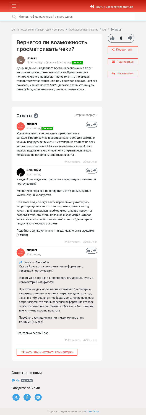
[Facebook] (27, 397)
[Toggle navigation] (14, 6)
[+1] (112, 38)
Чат (23, 380)
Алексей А (34, 170)
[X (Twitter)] (16, 397)
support (32, 124)
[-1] (130, 38)
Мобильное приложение (83, 29)
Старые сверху (85, 115)
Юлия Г (32, 58)
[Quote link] (21, 262)
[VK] (38, 397)
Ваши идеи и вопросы (51, 29)
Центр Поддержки (23, 29)
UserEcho (93, 411)
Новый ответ (125, 73)
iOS (104, 29)
